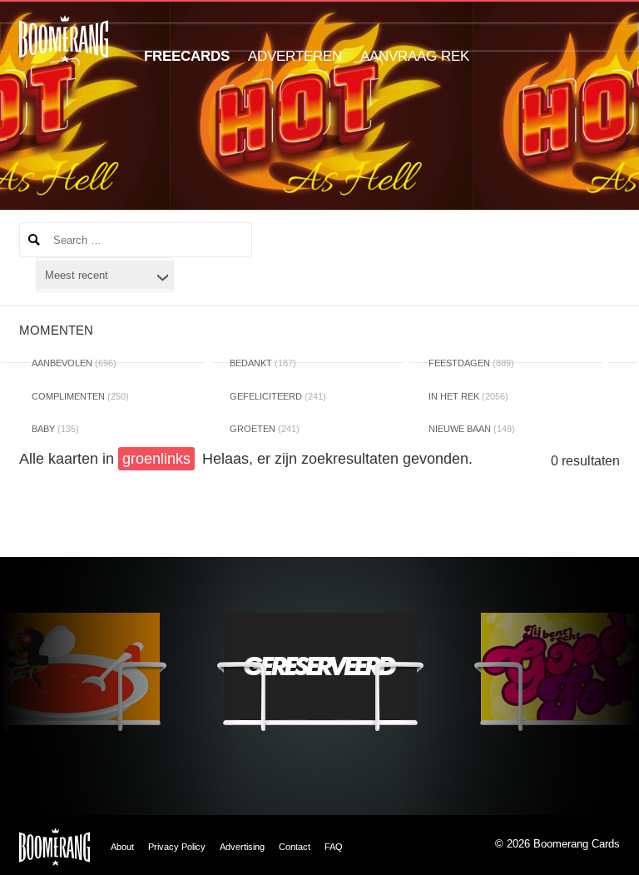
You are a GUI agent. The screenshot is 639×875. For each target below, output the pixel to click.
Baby (55, 429)
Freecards (187, 56)
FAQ (333, 847)
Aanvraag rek (414, 56)
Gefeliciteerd (278, 396)
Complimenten (80, 396)
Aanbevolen (74, 363)
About (122, 847)
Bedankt (263, 363)
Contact (294, 847)
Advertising (242, 847)
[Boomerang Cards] (63, 50)
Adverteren (295, 56)
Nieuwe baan (471, 429)
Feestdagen (471, 363)
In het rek (468, 396)
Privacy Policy (177, 847)
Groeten (265, 429)
